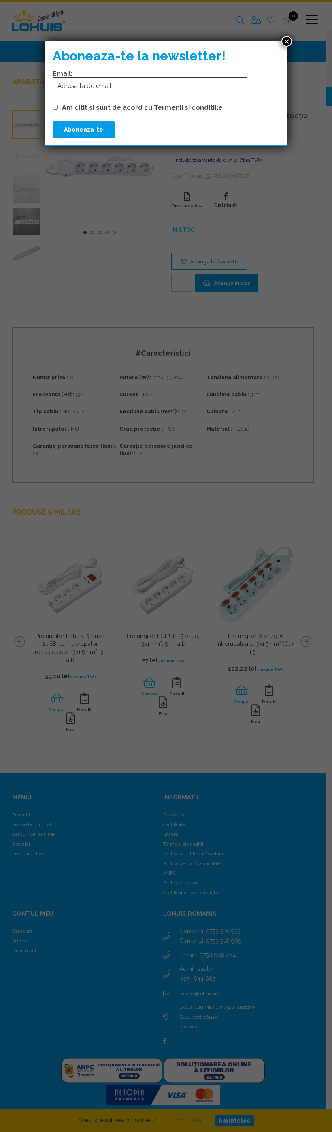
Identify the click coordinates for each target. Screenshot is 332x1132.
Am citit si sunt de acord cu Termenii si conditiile (142, 107)
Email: (62, 73)
